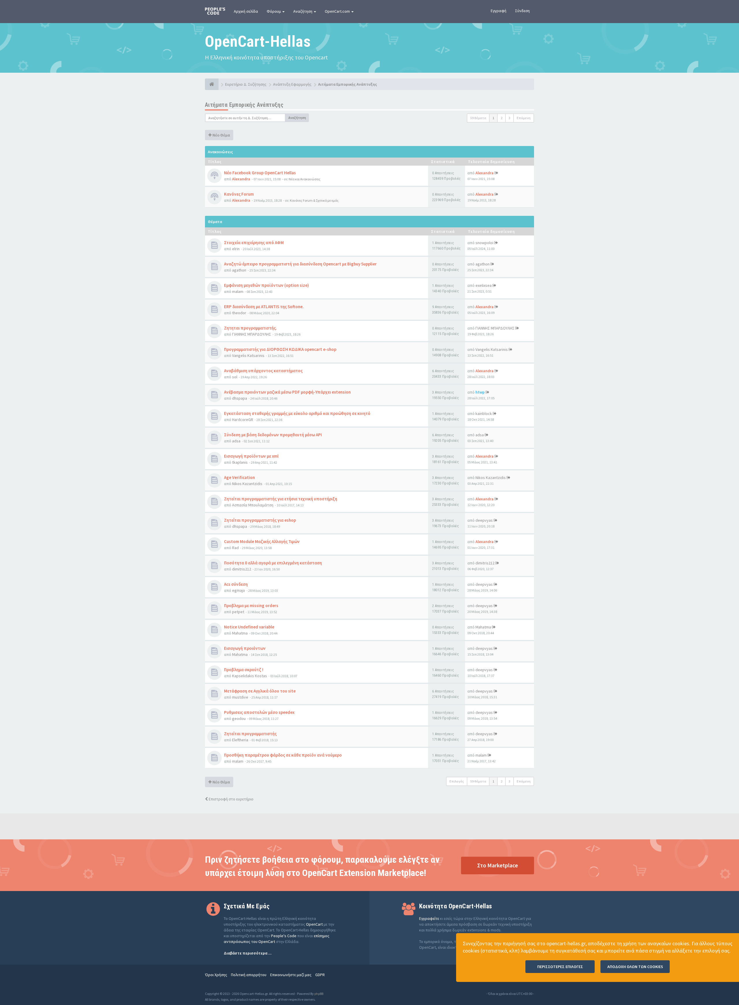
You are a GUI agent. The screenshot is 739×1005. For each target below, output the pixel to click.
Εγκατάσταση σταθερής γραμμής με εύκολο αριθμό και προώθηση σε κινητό (297, 413)
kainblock (483, 413)
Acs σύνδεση (236, 584)
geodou (239, 718)
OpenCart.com (338, 11)
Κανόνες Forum (239, 194)
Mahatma (240, 633)
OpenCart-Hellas (258, 41)
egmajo (238, 590)
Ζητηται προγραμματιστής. (250, 328)
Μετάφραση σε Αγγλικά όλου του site (260, 691)
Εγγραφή (498, 10)
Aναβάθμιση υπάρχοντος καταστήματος (263, 370)
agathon (239, 270)
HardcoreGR (242, 419)
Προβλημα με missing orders (251, 605)
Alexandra (241, 178)
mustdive (240, 697)
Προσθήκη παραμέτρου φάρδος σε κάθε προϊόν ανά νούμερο (283, 755)
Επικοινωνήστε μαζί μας (290, 974)
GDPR (320, 974)
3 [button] (509, 118)
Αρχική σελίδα (246, 11)
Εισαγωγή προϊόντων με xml (251, 456)
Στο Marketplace (497, 865)
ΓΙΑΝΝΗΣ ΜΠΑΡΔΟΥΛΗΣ (251, 334)
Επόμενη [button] (524, 118)
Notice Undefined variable (249, 627)
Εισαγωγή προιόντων (245, 648)
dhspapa (239, 398)
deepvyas (484, 520)
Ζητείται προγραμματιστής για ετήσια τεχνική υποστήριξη (280, 498)
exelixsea (483, 285)
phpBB (318, 993)
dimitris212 (241, 569)
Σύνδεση (522, 10)
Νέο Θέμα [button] (221, 135)
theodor (239, 312)
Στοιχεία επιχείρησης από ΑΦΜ (254, 242)
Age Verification (239, 477)
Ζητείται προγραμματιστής (250, 733)
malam (237, 291)
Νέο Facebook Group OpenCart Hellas (260, 172)
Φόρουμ (274, 11)
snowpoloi (484, 242)
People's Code (283, 935)
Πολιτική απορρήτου (248, 974)
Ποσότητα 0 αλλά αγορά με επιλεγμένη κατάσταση (273, 563)
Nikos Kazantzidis (247, 483)
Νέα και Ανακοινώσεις (304, 179)
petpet (238, 611)
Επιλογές (456, 781)
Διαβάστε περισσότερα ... (248, 953)
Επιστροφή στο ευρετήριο (230, 799)
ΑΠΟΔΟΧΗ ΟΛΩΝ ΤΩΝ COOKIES (635, 966)
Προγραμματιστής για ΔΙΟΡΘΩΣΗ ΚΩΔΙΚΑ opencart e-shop (280, 349)
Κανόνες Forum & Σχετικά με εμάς (314, 200)
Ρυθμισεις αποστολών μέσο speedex (259, 712)
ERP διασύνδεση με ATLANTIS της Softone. (264, 306)
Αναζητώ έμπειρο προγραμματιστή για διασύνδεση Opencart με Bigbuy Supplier (300, 264)
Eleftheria (240, 739)
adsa (236, 440)
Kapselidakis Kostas (249, 675)
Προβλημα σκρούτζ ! (243, 669)
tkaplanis (240, 462)
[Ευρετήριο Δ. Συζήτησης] (212, 84)
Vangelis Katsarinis (248, 355)
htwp (480, 392)
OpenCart (314, 924)
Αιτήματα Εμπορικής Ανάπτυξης (244, 104)
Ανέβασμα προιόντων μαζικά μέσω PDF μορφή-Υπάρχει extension (287, 392)
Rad (235, 547)
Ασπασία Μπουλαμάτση (252, 505)
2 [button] (501, 118)
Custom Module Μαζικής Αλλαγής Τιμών (262, 541)
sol (234, 376)
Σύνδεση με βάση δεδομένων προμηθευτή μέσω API (273, 434)
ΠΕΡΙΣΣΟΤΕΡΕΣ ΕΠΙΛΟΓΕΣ (560, 966)
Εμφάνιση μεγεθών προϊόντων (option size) (266, 285)
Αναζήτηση (303, 11)
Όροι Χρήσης (216, 974)
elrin (236, 248)
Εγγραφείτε (429, 918)
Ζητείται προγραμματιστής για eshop (260, 520)
